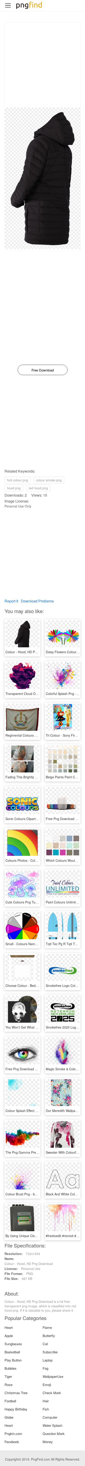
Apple (9, 1335)
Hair (46, 1400)
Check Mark (52, 1392)
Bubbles (11, 1368)
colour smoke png (49, 480)
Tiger (8, 1376)
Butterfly (49, 1335)
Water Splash (52, 1425)
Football (10, 1400)
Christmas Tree (16, 1392)
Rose (8, 1384)
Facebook (12, 1441)
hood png (14, 488)
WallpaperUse (53, 1376)
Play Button (13, 1360)
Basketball (12, 1351)
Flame (47, 1327)
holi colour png (17, 480)
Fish (46, 1409)
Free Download (43, 370)
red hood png (38, 488)
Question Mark (54, 1433)
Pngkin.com (13, 1433)
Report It (11, 601)
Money (48, 1441)
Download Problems (37, 601)
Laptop (48, 1360)
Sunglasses (13, 1343)
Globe (9, 1417)
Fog (45, 1368)
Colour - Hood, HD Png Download (29, 652)
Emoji (47, 1384)
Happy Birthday (16, 1409)
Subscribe (50, 1351)
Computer (50, 1417)
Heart (9, 1327)
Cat (45, 1343)
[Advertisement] (42, 64)
